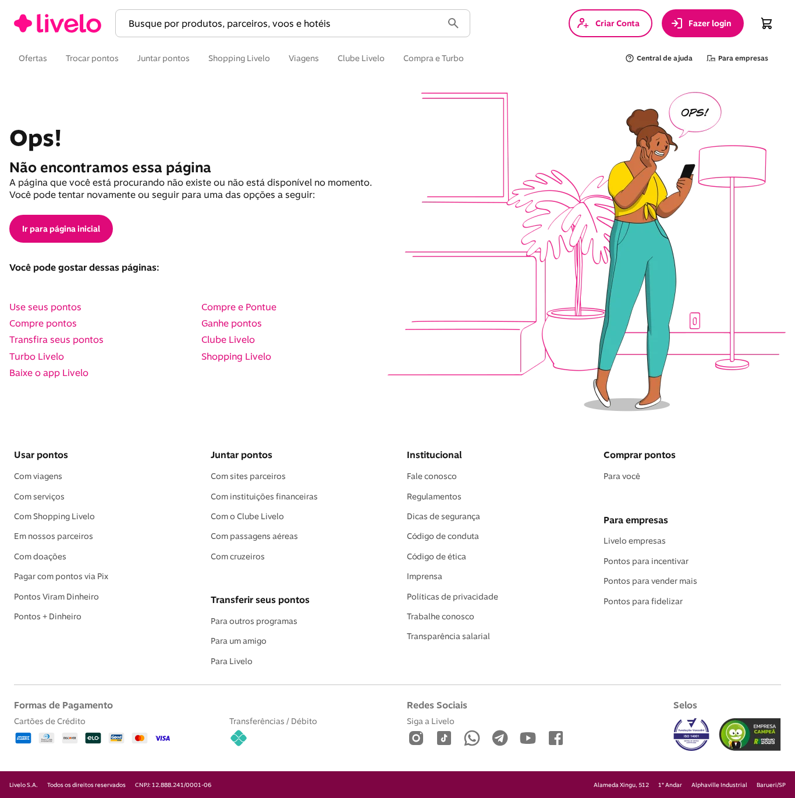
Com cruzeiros (238, 556)
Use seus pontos (45, 307)
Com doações (40, 556)
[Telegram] (500, 739)
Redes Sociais (437, 705)
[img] (750, 734)
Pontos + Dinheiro (47, 616)
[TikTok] (444, 739)
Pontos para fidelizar (643, 601)
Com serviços (39, 496)
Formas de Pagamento (63, 705)
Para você (622, 476)
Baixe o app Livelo (48, 372)
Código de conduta (443, 536)
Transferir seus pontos (260, 599)
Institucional (434, 454)
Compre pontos (43, 323)
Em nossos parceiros (53, 536)
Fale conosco (432, 476)
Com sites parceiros (248, 476)
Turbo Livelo (36, 356)
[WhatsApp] (472, 739)
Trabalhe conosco (440, 616)
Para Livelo (232, 661)
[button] (281, 23)
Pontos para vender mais (650, 581)
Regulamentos (434, 496)
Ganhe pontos (231, 323)
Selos (685, 705)
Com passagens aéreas (254, 536)
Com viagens (38, 476)
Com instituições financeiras (264, 496)
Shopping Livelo (236, 356)
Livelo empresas (635, 540)
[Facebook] (555, 739)
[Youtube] (528, 739)
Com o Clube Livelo (247, 516)
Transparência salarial (448, 636)
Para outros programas (254, 621)
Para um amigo (239, 641)
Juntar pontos (241, 454)
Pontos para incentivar (646, 561)
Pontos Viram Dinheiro (56, 596)
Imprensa (424, 576)
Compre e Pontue (238, 307)
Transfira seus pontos (56, 339)
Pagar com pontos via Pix (61, 576)
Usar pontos (41, 454)
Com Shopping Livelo (54, 516)
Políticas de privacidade (452, 596)
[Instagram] (416, 739)
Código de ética (436, 556)
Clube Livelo (228, 339)
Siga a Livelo (431, 721)
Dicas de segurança (443, 516)
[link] (57, 23)
